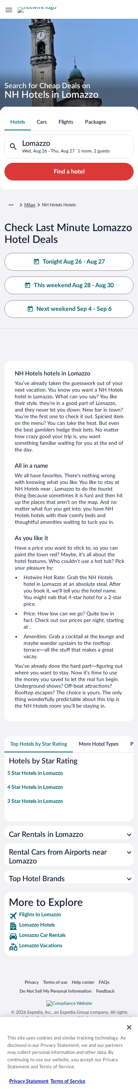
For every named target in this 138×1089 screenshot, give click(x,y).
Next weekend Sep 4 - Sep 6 (74, 309)
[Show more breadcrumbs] (11, 205)
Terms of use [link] (55, 982)
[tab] (17, 122)
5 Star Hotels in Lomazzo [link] (35, 773)
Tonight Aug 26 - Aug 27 (74, 262)
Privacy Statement (29, 1081)
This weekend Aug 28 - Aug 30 (74, 285)
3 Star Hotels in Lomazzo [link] (35, 801)
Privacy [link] (32, 982)
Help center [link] (83, 982)
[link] (69, 915)
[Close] (129, 1027)
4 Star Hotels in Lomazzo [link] (35, 787)
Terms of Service (67, 1081)
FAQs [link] (104, 982)
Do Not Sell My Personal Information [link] (56, 991)
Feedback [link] (105, 991)
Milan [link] (29, 205)
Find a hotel (69, 172)
